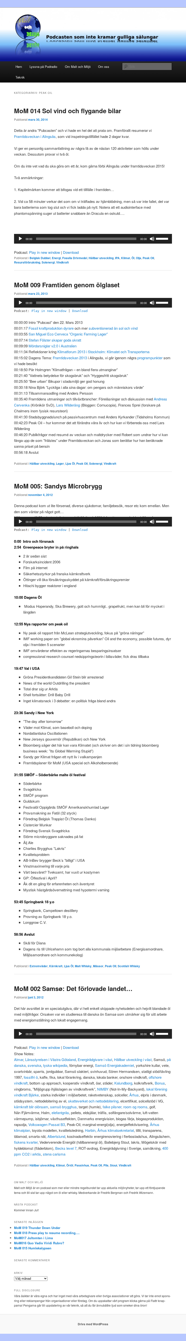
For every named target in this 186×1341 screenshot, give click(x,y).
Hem (19, 66)
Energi (56, 258)
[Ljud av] (152, 238)
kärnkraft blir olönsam (31, 1106)
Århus (134, 1094)
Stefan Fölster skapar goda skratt (55, 340)
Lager (60, 463)
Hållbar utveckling (101, 258)
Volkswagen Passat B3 (46, 1124)
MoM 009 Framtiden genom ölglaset (67, 284)
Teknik (20, 77)
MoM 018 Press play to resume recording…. (47, 1232)
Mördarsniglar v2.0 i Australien (53, 345)
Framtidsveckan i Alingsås (35, 136)
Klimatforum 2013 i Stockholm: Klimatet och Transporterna (103, 351)
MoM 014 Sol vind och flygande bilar (67, 110)
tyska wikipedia (55, 1065)
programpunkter (150, 357)
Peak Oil (148, 258)
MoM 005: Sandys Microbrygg (58, 485)
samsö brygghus (63, 1106)
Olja (138, 258)
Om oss (103, 66)
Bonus (160, 1083)
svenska (34, 1065)
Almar (18, 1059)
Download (71, 252)
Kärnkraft (55, 966)
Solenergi (48, 262)
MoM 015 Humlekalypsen (32, 1248)
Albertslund (56, 1136)
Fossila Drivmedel (74, 258)
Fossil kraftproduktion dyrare (52, 328)
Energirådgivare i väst (95, 1059)
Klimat (125, 258)
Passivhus (82, 1165)
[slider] (163, 238)
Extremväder (39, 966)
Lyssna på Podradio (43, 66)
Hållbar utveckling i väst (133, 1059)
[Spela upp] (20, 238)
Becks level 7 (66, 1148)
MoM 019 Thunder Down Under (37, 1227)
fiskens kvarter (26, 1142)
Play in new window (44, 252)
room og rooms (134, 1106)
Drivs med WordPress (93, 1324)
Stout (113, 1165)
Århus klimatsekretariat (115, 1130)
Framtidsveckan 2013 (70, 357)
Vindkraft (62, 262)
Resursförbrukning (27, 262)
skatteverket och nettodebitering (93, 1100)
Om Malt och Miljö (78, 66)
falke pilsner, (112, 1106)
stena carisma (54, 1154)
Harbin (90, 1130)
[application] (93, 239)
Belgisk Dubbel (40, 258)
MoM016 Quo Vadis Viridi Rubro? (39, 1243)
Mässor (98, 966)
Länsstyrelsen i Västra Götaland (50, 1059)
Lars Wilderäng (68, 404)
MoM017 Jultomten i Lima (33, 1238)
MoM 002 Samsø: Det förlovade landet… (73, 988)
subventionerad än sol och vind (113, 328)
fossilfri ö (31, 1077)
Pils (105, 1165)
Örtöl (69, 1165)
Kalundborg (123, 1083)
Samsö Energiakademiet (114, 1065)
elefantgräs (60, 1112)
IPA (117, 258)
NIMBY (102, 1089)
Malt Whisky (83, 966)
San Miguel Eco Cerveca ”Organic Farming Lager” (68, 333)
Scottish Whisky (129, 966)
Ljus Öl (70, 463)
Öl (133, 258)
